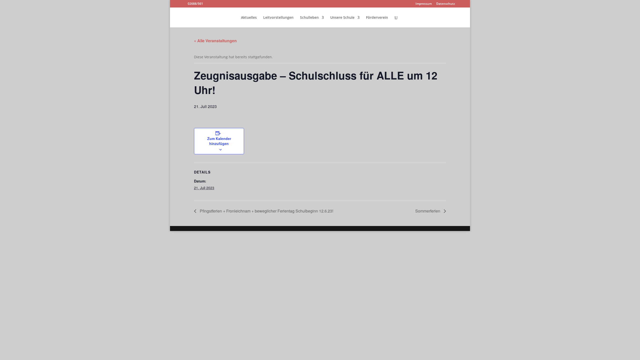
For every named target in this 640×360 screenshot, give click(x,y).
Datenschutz (445, 4)
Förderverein (377, 18)
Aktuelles (249, 18)
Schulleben (309, 18)
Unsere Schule (342, 18)
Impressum (424, 4)
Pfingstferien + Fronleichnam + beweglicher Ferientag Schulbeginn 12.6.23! (266, 211)
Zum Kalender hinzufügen (219, 141)
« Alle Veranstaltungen (215, 41)
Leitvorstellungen (278, 18)
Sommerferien (428, 211)
